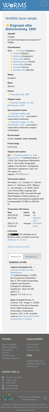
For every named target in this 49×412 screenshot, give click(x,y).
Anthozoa (17, 56)
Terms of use (32, 347)
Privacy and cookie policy (25, 410)
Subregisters (7, 350)
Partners (5, 353)
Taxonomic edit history (18, 209)
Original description (17, 152)
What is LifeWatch (9, 347)
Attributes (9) (30, 256)
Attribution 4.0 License (17, 240)
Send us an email (13, 377)
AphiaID (11, 34)
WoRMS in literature (10, 358)
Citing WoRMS (33, 344)
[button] (8, 25)
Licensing (12, 231)
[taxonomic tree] (14, 247)
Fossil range (13, 143)
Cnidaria (16, 53)
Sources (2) (16, 256)
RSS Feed (10, 383)
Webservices (32, 366)
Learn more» (45, 398)
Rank (10, 83)
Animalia (21, 51)
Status (11, 74)
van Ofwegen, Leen (37, 218)
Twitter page (11, 380)
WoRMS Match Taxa (35, 361)
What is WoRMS (9, 344)
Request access (33, 350)
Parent (11, 91)
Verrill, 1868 (20, 94)
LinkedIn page (12, 385)
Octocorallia (18, 59)
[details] (26, 174)
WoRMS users (8, 355)
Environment (13, 135)
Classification (14, 47)
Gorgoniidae (18, 64)
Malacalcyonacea (20, 62)
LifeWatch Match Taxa (36, 364)
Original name (14, 99)
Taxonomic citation (16, 179)
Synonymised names (17, 110)
